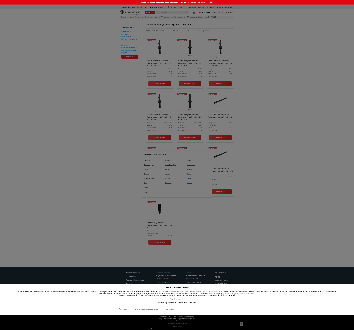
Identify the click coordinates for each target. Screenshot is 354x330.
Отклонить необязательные (146, 309)
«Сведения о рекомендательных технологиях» (239, 293)
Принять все (124, 309)
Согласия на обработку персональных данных (207, 291)
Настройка (169, 309)
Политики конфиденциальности (179, 291)
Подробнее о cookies (177, 299)
